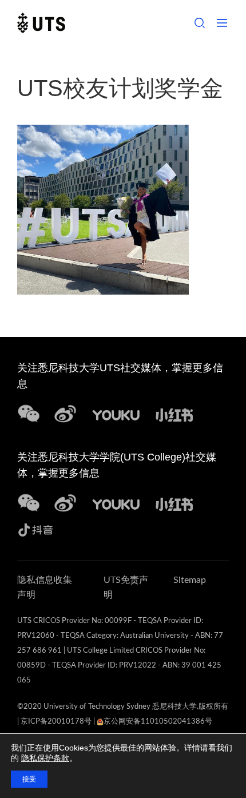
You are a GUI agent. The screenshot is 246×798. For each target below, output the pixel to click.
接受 (29, 779)
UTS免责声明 (126, 587)
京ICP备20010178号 (56, 721)
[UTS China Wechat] (28, 413)
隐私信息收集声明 (44, 587)
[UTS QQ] (116, 413)
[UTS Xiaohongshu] (174, 413)
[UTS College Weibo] (65, 502)
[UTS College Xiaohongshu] (174, 502)
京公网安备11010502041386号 (158, 721)
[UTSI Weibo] (65, 413)
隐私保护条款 (45, 758)
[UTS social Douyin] (35, 528)
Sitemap (189, 580)
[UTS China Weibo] (116, 502)
